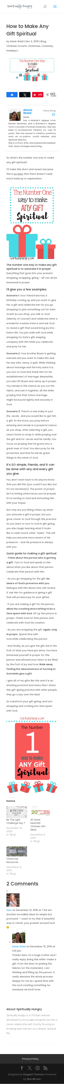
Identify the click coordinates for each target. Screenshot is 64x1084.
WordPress (34, 1079)
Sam (9, 910)
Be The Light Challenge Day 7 (15, 821)
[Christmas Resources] (16, 851)
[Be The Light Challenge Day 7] (16, 812)
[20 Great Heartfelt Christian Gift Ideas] (40, 812)
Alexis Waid (16, 41)
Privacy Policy (30, 1059)
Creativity (47, 46)
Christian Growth (16, 46)
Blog (43, 41)
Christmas (34, 46)
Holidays (11, 50)
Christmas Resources (12, 860)
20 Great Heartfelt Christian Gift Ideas (37, 824)
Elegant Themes (33, 1074)
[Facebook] (53, 114)
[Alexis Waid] (14, 119)
